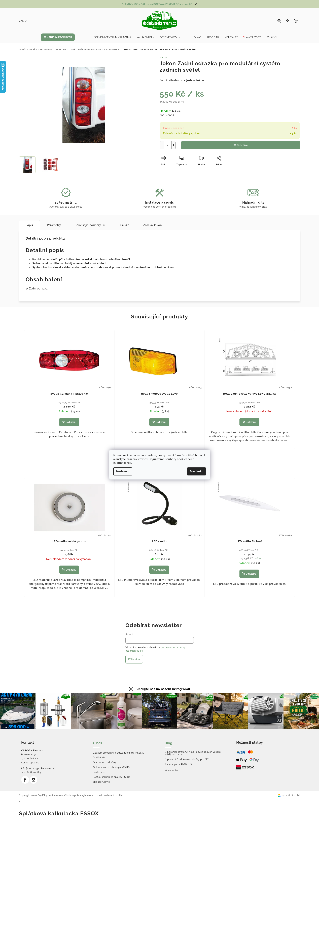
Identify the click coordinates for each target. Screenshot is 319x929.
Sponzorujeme (101, 782)
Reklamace (99, 772)
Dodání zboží (100, 757)
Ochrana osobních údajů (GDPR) (111, 767)
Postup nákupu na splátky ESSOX (112, 777)
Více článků (171, 770)
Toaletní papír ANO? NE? (178, 764)
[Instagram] (33, 780)
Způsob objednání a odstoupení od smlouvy (118, 752)
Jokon (163, 57)
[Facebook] (25, 780)
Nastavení (122, 471)
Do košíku (242, 145)
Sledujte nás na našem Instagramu (163, 689)
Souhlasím (196, 471)
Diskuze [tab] (124, 225)
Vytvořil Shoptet (291, 795)
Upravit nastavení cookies (109, 795)
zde (129, 462)
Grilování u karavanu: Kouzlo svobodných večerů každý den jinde (193, 753)
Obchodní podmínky (105, 762)
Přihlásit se (134, 659)
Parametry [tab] (54, 225)
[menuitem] (58, 37)
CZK (21, 21)
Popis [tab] (29, 225)
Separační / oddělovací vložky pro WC (187, 759)
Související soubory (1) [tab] (90, 225)
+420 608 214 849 (31, 772)
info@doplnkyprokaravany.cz (37, 768)
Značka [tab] (152, 225)
